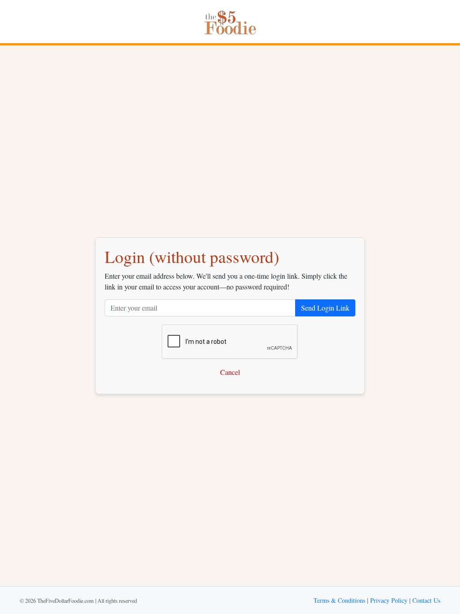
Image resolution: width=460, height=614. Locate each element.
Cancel (230, 372)
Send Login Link (325, 307)
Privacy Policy (388, 600)
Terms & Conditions (339, 600)
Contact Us (426, 600)
